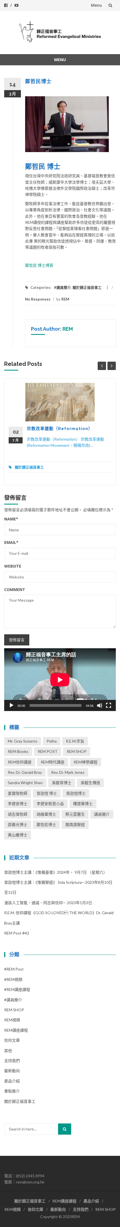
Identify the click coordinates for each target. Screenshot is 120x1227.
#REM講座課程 (17, 989)
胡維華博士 (46, 814)
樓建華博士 (83, 803)
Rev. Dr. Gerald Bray (25, 772)
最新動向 (12, 1070)
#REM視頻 (13, 979)
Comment (14, 589)
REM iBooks (18, 751)
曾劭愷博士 (76, 793)
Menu (96, 5)
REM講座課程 (16, 1030)
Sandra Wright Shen (25, 782)
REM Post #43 (16, 933)
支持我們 (12, 1060)
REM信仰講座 (20, 762)
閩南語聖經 (75, 824)
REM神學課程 (85, 762)
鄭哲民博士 (46, 824)
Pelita (52, 741)
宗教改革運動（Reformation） (60, 428)
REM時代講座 (52, 762)
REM (65, 299)
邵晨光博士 (17, 824)
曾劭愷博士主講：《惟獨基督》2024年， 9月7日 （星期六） (55, 872)
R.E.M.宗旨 (75, 741)
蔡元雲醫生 (75, 814)
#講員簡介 (62, 287)
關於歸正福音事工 (87, 287)
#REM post (14, 969)
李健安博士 (17, 803)
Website (12, 566)
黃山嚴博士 (17, 834)
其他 (8, 1050)
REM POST (47, 751)
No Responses (38, 299)
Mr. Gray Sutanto (22, 741)
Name (11, 519)
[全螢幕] (108, 705)
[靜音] (99, 705)
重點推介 (12, 1091)
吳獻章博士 (61, 782)
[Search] (64, 1129)
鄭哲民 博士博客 (39, 265)
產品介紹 (12, 1081)
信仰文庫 (12, 1040)
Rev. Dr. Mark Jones (68, 772)
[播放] (11, 705)
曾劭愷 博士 (47, 793)
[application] (60, 679)
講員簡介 (102, 814)
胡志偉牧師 (17, 814)
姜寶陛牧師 (17, 793)
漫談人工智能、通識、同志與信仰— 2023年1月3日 (48, 902)
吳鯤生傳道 (90, 782)
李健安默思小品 (50, 803)
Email (11, 542)
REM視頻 (12, 1019)
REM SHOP (77, 751)
